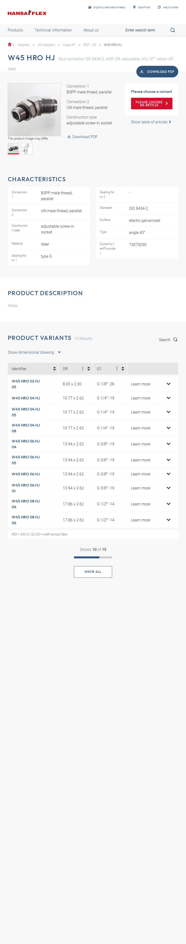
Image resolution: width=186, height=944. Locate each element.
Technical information (53, 30)
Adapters (23, 45)
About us (91, 30)
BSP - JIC (90, 45)
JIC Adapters (46, 45)
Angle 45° (69, 45)
